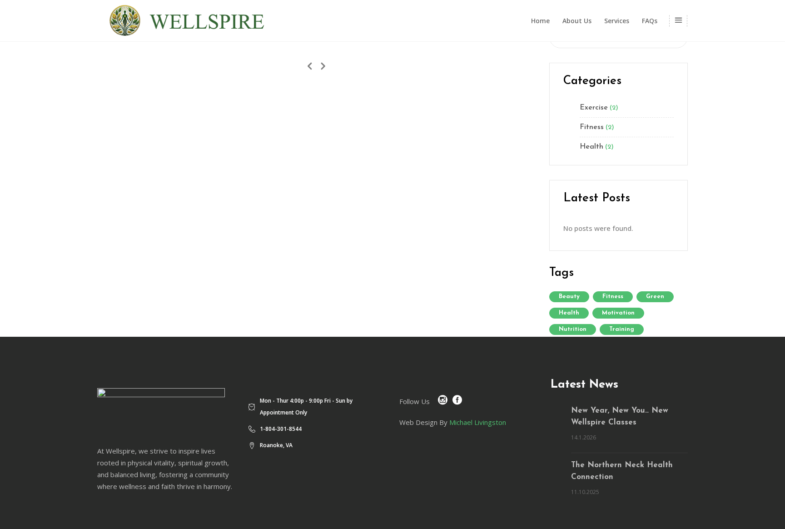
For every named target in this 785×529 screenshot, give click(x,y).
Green (655, 296)
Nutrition (572, 329)
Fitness (592, 127)
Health (591, 146)
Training (621, 329)
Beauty (569, 296)
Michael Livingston (477, 422)
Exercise (594, 107)
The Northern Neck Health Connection (622, 471)
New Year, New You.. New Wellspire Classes (619, 416)
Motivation (618, 313)
